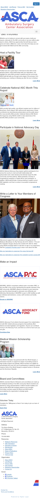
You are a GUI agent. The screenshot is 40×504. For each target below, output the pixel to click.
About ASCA (4, 7)
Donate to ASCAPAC (6, 299)
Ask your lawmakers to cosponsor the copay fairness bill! (16, 251)
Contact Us (8, 469)
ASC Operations (10, 443)
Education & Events (11, 445)
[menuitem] (4, 6)
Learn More (36, 81)
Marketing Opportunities (8, 9)
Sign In (36, 4)
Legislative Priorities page (12, 247)
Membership (8, 447)
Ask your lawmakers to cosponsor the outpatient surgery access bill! (20, 255)
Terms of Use (9, 455)
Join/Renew (12, 7)
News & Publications (11, 451)
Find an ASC (21, 7)
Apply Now (3, 408)
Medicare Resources (11, 442)
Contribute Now (5, 332)
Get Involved (30, 7)
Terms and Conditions (7, 492)
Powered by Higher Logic (20, 496)
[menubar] (20, 7)
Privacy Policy (9, 453)
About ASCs (8, 449)
